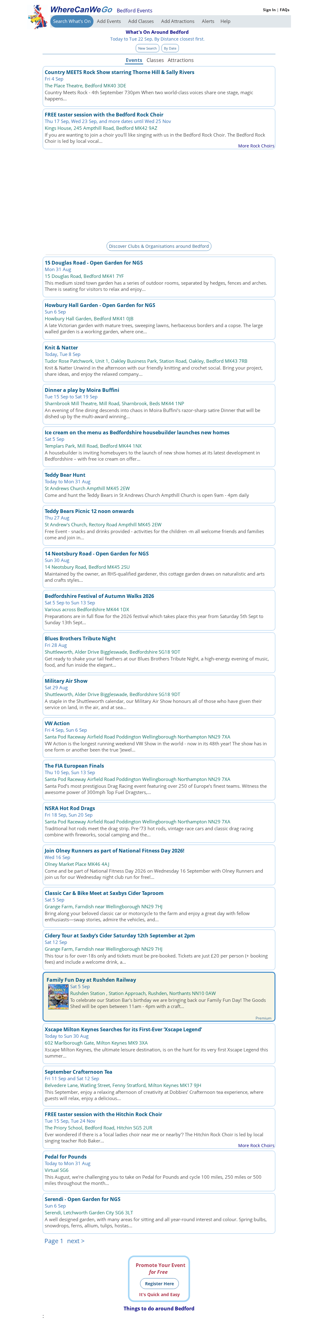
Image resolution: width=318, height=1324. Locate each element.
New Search (147, 48)
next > (75, 1241)
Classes (155, 60)
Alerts (208, 21)
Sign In (269, 9)
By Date (170, 48)
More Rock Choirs (256, 146)
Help (225, 21)
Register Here (159, 1284)
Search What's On (72, 21)
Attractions (180, 60)
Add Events (109, 21)
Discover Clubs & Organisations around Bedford (159, 246)
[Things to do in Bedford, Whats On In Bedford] (81, 9)
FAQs (284, 9)
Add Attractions (178, 21)
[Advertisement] (159, 194)
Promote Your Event (160, 1268)
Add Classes (141, 21)
